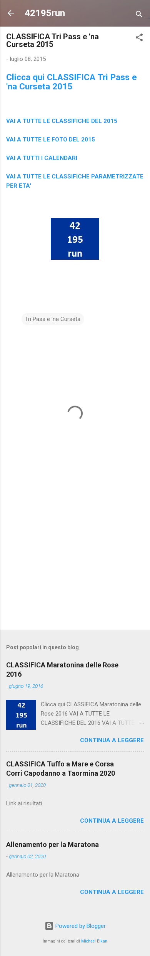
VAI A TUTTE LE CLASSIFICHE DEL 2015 (61, 121)
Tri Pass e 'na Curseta (52, 319)
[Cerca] (139, 15)
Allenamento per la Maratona (52, 844)
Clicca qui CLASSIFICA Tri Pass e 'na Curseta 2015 (71, 81)
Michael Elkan (94, 941)
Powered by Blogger (80, 925)
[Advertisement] (75, 563)
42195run (45, 13)
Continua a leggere (112, 740)
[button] (139, 39)
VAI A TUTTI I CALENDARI (41, 158)
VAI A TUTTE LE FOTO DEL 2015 (50, 139)
